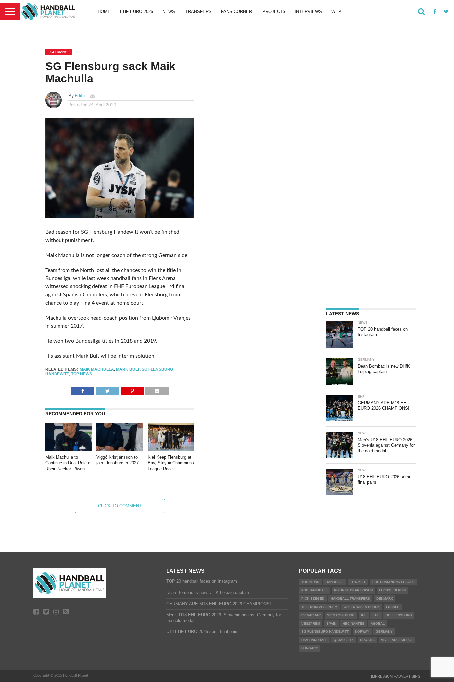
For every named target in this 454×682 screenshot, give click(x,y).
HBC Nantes (353, 623)
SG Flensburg (399, 615)
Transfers (198, 11)
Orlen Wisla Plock (362, 607)
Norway (362, 631)
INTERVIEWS (308, 11)
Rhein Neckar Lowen (353, 590)
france (392, 607)
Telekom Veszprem (319, 607)
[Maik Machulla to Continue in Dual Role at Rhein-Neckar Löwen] (68, 449)
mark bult (128, 369)
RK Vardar (311, 615)
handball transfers (350, 598)
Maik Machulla (97, 369)
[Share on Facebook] (82, 389)
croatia (367, 640)
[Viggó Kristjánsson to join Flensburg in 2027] (119, 449)
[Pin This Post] (132, 389)
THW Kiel (358, 582)
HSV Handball (314, 640)
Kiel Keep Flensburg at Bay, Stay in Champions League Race (171, 463)
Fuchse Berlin (392, 590)
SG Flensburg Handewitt (325, 631)
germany (384, 631)
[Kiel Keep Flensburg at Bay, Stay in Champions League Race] (171, 449)
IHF (363, 615)
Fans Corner (236, 11)
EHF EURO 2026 (136, 11)
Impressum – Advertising (396, 676)
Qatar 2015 (344, 640)
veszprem (310, 623)
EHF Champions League (393, 582)
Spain (331, 623)
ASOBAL (378, 623)
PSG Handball (314, 590)
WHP (336, 11)
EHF (376, 615)
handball (335, 582)
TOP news (81, 374)
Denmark (384, 598)
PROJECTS (273, 11)
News (168, 11)
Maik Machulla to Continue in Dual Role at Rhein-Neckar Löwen (68, 463)
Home (104, 11)
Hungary (309, 648)
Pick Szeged (312, 598)
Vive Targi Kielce (397, 640)
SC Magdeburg (341, 615)
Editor (81, 95)
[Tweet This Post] (107, 389)
